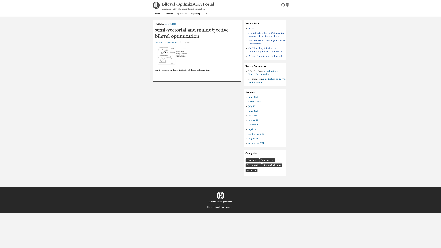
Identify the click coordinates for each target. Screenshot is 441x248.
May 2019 (253, 125)
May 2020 (253, 115)
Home (157, 14)
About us (229, 207)
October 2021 (254, 102)
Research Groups (272, 165)
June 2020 (253, 111)
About (208, 14)
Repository (195, 14)
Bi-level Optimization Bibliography (266, 56)
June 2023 (253, 97)
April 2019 (253, 129)
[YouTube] (283, 5)
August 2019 (254, 120)
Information (267, 160)
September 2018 (256, 134)
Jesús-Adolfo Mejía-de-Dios (166, 42)
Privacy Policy (219, 207)
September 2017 (256, 143)
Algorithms (252, 160)
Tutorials (169, 14)
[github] (287, 5)
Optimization (182, 14)
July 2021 (252, 106)
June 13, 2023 (170, 24)
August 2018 (254, 138)
